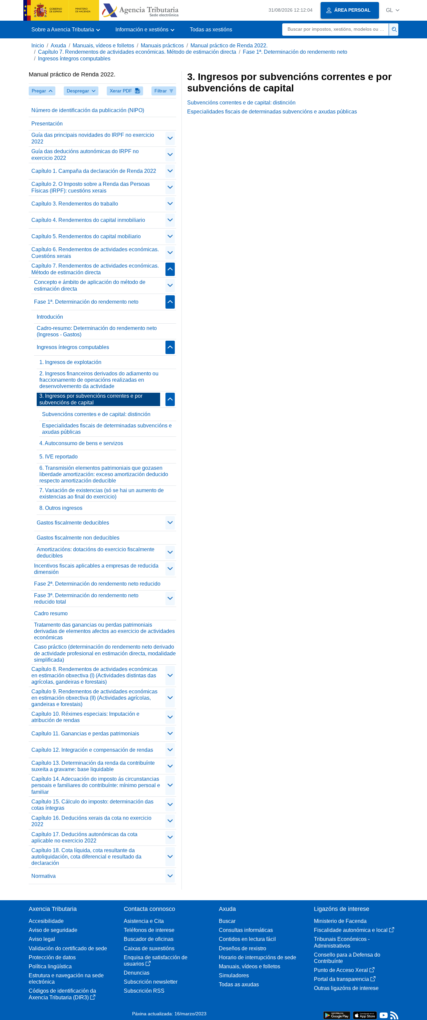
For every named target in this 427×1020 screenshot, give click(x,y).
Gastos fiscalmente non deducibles (78, 538)
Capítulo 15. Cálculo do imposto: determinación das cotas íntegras (92, 805)
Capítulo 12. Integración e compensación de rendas (92, 750)
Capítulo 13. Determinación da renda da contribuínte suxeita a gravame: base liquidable (93, 766)
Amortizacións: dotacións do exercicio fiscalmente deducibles (95, 553)
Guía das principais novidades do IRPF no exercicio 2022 (92, 138)
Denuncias (136, 973)
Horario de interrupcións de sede (257, 957)
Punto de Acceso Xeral (341, 970)
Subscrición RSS (144, 991)
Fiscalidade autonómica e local (351, 930)
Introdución (50, 317)
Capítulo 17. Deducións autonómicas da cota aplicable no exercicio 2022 (84, 837)
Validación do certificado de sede (68, 948)
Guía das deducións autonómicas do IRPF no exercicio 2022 (85, 154)
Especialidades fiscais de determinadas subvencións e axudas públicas (107, 429)
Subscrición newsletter (150, 982)
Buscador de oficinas (148, 939)
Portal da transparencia (341, 979)
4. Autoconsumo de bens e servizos (81, 443)
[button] (393, 10)
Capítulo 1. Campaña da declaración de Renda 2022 (93, 171)
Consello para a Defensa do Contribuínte (347, 958)
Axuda (58, 45)
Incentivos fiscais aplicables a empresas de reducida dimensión (96, 569)
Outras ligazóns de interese (346, 988)
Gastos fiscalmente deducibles (73, 523)
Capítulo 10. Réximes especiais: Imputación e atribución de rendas (85, 717)
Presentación (47, 123)
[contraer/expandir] (170, 138)
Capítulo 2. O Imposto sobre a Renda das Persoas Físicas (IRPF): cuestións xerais (90, 187)
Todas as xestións (211, 29)
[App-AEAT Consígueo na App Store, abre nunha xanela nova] (365, 1015)
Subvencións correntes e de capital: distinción (96, 414)
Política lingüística (50, 966)
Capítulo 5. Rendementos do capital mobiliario (86, 236)
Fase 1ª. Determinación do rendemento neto (295, 52)
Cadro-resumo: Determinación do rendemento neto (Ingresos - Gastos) (97, 331)
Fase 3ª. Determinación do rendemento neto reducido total (86, 599)
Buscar (227, 921)
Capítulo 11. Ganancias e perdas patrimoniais (85, 733)
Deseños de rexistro (242, 948)
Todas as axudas (239, 984)
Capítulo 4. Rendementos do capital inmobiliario (88, 220)
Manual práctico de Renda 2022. (229, 45)
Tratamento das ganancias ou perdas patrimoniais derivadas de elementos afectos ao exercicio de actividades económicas (104, 631)
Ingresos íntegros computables (74, 58)
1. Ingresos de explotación (70, 362)
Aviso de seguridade (53, 930)
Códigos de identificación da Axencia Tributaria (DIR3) (62, 994)
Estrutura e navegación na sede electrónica (66, 979)
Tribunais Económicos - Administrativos (342, 942)
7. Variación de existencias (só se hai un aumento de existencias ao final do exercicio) (101, 493)
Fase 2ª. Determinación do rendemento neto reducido (97, 584)
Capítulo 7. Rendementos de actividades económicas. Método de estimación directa (137, 52)
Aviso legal (42, 939)
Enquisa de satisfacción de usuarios (155, 961)
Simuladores (234, 975)
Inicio (37, 45)
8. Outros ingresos (60, 508)
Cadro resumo (51, 613)
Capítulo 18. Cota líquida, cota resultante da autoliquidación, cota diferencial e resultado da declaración (86, 856)
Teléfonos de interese (149, 930)
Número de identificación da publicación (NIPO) (87, 110)
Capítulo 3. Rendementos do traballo (74, 204)
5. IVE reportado (58, 456)
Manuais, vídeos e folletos (103, 45)
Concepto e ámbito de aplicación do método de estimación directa (89, 285)
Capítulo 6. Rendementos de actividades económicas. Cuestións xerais (95, 253)
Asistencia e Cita (144, 921)
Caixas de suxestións (149, 948)
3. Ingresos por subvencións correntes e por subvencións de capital (90, 399)
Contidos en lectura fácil (247, 939)
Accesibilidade (46, 921)
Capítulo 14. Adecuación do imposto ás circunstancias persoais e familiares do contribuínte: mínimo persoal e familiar (95, 785)
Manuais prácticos (162, 45)
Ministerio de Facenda (340, 921)
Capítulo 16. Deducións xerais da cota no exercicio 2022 (91, 821)
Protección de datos (52, 957)
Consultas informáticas (246, 930)
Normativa (43, 876)
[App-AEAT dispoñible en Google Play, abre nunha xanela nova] (336, 1015)
